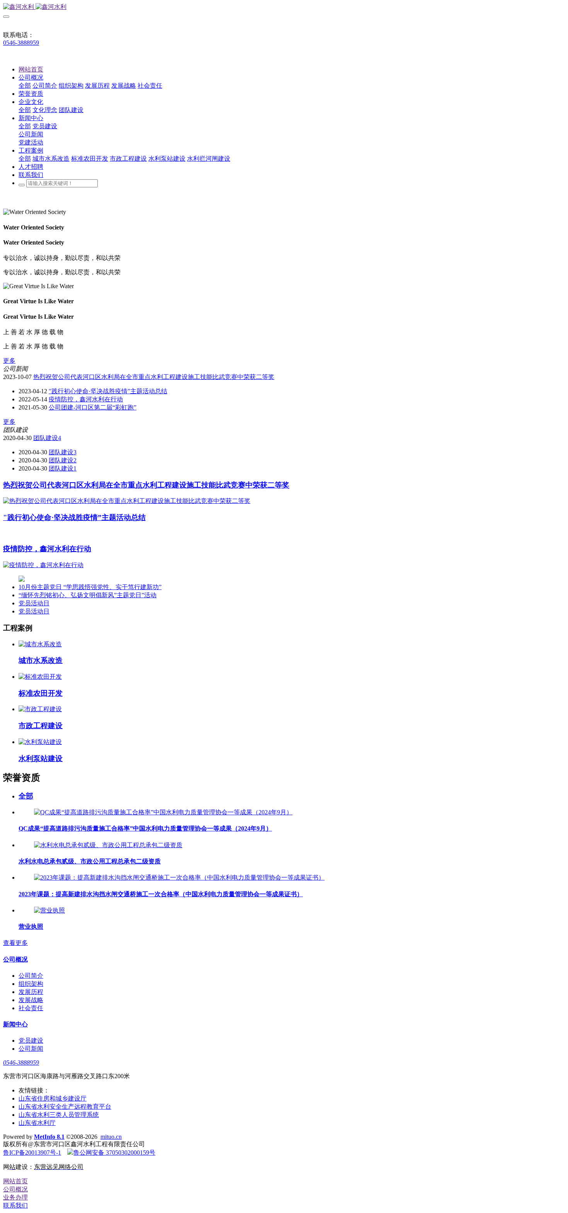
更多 (9, 360)
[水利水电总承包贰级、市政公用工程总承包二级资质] (108, 845)
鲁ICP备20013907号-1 (32, 1152)
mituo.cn (111, 1136)
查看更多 (15, 942)
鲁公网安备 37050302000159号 (114, 1152)
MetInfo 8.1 (49, 1136)
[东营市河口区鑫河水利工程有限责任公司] (284, 7)
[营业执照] (49, 910)
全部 (25, 85)
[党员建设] (22, 579)
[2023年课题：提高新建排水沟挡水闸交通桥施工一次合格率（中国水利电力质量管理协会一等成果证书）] (179, 877)
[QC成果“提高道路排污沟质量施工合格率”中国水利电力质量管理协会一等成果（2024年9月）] (163, 812)
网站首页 (31, 69)
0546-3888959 (21, 42)
